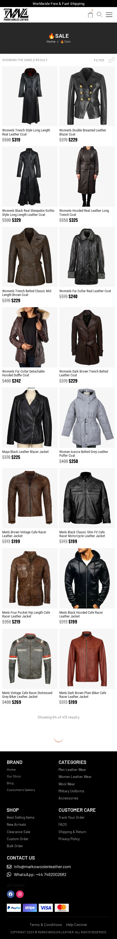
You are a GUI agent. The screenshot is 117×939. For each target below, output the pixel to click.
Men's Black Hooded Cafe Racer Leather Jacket (81, 614)
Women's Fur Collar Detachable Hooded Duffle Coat (23, 373)
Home (51, 41)
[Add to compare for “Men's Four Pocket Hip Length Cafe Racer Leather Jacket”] (30, 598)
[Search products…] (99, 14)
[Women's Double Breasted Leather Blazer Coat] (87, 96)
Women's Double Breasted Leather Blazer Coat (82, 132)
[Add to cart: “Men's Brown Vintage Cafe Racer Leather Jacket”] (40, 517)
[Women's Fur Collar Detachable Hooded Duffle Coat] (30, 337)
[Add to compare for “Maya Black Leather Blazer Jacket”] (30, 437)
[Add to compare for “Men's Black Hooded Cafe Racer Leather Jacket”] (87, 598)
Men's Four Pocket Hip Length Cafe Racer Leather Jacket (26, 614)
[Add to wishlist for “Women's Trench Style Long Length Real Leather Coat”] (20, 115)
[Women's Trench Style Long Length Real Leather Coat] (30, 96)
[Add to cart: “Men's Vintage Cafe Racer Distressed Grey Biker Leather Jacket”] (40, 678)
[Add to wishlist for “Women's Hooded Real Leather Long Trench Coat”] (77, 196)
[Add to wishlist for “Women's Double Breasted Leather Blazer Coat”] (77, 115)
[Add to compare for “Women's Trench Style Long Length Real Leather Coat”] (30, 115)
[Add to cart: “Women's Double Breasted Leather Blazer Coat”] (97, 115)
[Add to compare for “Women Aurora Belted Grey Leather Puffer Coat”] (87, 437)
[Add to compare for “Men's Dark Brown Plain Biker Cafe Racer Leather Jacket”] (87, 678)
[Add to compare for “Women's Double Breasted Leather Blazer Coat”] (87, 115)
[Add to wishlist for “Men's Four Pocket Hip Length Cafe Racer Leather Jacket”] (20, 598)
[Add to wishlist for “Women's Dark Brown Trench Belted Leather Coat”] (77, 356)
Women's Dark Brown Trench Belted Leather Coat (83, 373)
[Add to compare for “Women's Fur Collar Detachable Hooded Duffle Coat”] (30, 356)
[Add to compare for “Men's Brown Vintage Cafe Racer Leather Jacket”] (30, 517)
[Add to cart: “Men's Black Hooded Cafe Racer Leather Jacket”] (97, 598)
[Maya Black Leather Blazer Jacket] (30, 417)
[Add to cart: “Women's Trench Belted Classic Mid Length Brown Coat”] (40, 276)
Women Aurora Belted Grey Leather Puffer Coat (83, 454)
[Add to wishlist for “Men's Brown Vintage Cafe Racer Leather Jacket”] (20, 517)
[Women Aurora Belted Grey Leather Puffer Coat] (87, 417)
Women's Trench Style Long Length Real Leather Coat (26, 132)
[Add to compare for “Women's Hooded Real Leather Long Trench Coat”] (87, 196)
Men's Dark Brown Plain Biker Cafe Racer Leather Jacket (82, 695)
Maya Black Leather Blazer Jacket (25, 452)
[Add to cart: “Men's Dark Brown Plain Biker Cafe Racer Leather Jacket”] (97, 678)
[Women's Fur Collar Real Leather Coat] (87, 257)
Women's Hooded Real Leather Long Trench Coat (84, 212)
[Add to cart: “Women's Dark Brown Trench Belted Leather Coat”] (97, 356)
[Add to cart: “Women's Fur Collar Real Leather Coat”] (97, 276)
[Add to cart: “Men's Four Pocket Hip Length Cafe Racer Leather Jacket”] (40, 598)
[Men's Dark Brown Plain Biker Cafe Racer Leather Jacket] (87, 659)
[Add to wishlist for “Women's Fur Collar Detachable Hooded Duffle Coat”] (20, 356)
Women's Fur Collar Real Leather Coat (85, 291)
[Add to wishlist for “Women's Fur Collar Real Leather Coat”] (77, 276)
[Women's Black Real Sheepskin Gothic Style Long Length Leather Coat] (30, 176)
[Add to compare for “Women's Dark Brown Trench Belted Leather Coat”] (87, 356)
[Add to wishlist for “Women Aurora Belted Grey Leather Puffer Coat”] (77, 437)
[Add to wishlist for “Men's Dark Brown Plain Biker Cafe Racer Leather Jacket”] (77, 678)
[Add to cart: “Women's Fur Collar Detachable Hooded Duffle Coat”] (40, 356)
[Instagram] (20, 894)
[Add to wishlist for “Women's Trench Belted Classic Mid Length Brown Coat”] (20, 276)
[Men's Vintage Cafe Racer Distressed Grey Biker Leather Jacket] (30, 659)
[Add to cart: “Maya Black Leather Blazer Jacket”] (40, 437)
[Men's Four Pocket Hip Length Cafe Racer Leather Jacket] (30, 578)
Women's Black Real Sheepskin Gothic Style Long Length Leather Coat (28, 212)
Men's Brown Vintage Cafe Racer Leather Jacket (24, 534)
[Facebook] (10, 894)
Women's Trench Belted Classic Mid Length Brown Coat (26, 293)
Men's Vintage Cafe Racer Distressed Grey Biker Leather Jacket (27, 695)
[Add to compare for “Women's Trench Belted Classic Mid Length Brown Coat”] (30, 276)
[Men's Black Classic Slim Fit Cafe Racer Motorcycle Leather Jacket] (87, 498)
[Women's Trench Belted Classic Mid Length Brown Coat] (30, 257)
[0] (90, 15)
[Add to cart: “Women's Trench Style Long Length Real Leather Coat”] (40, 115)
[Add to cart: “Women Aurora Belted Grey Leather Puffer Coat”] (97, 437)
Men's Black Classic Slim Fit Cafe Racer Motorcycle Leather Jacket (82, 534)
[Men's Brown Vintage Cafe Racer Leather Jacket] (30, 498)
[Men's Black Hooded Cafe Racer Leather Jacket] (87, 578)
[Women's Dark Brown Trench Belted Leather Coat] (87, 337)
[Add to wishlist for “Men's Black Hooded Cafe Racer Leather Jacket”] (77, 598)
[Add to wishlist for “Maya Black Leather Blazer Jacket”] (20, 437)
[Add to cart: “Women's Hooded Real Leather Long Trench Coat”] (97, 196)
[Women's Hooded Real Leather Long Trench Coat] (87, 176)
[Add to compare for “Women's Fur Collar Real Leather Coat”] (87, 276)
